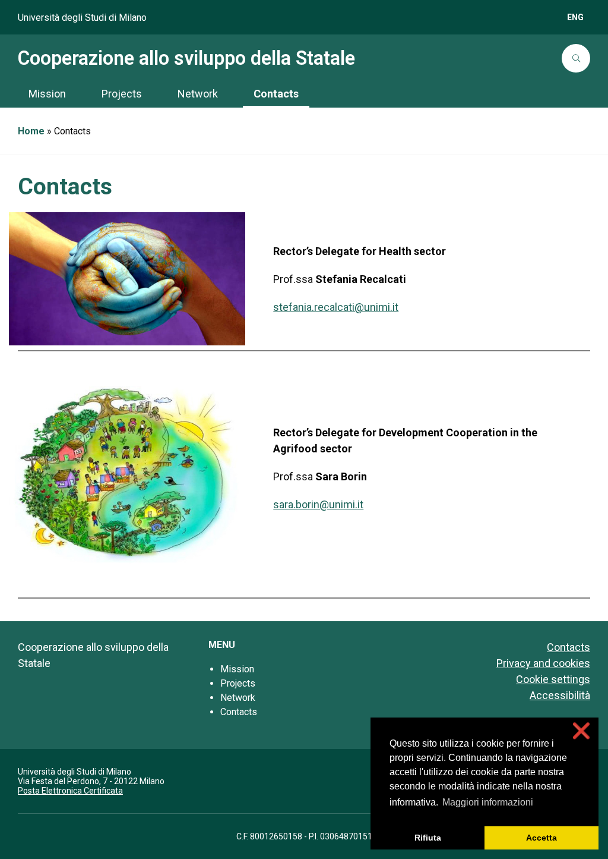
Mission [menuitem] (47, 93)
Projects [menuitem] (122, 93)
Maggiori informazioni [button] (487, 802)
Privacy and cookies (543, 663)
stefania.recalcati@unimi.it (335, 307)
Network (237, 697)
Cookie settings (553, 679)
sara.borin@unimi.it (318, 504)
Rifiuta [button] (427, 837)
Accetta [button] (541, 837)
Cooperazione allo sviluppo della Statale (186, 58)
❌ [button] (581, 731)
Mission (237, 669)
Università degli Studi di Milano (82, 17)
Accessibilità (560, 695)
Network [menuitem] (198, 93)
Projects (237, 683)
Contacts (238, 712)
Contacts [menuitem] (276, 93)
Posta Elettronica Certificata (70, 790)
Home (31, 131)
